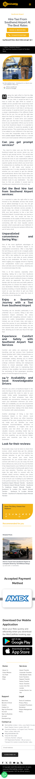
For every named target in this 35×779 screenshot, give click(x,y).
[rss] (22, 763)
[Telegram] (22, 514)
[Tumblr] (29, 514)
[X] (9, 514)
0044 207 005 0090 (11, 735)
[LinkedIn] (16, 514)
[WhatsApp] (19, 514)
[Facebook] (6, 514)
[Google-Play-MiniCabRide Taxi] (17, 637)
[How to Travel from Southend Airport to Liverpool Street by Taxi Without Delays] (17, 548)
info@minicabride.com (11, 733)
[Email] (19, 516)
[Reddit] (12, 514)
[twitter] (7, 763)
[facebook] (3, 763)
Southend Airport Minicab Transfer (13, 483)
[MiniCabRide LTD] (10, 2)
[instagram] (10, 763)
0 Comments (15, 565)
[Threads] (26, 514)
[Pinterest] (6, 516)
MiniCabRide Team (9, 83)
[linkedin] (18, 763)
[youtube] (14, 763)
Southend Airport (17, 14)
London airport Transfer (13, 135)
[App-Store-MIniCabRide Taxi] (17, 647)
